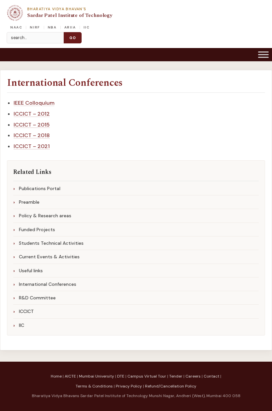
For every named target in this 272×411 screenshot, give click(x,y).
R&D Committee (37, 298)
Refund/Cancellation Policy (170, 386)
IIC (87, 27)
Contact (211, 376)
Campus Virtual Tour (146, 376)
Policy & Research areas (45, 216)
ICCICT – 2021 (32, 146)
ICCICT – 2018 (32, 135)
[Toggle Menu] (263, 54)
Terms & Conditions (94, 386)
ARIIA (70, 27)
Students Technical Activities (51, 243)
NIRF (35, 27)
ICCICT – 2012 (32, 113)
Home (56, 376)
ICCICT (26, 311)
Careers (193, 376)
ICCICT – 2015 (32, 124)
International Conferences (65, 83)
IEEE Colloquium (34, 102)
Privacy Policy (129, 386)
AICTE (70, 376)
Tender (175, 376)
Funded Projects (37, 229)
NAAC (16, 27)
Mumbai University (96, 376)
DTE (120, 376)
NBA (52, 27)
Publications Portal (39, 188)
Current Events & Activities (49, 257)
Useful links (31, 271)
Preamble (29, 202)
